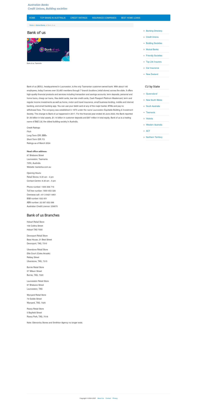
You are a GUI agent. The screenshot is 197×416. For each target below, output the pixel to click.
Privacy (115, 398)
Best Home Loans (130, 17)
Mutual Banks (152, 49)
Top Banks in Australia (52, 17)
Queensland (151, 93)
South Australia (153, 106)
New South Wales (154, 99)
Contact (108, 398)
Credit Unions (152, 36)
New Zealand (152, 74)
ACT (148, 130)
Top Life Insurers (154, 61)
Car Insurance (152, 67)
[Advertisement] (80, 74)
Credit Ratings (78, 17)
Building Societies (154, 43)
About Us (100, 398)
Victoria (149, 118)
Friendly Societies (154, 55)
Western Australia (154, 124)
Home (32, 17)
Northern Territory (154, 137)
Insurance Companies (104, 17)
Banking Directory (154, 30)
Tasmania (150, 112)
